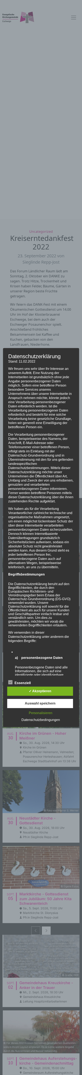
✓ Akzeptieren (40, 691)
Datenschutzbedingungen (40, 720)
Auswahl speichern (40, 703)
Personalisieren (40, 713)
